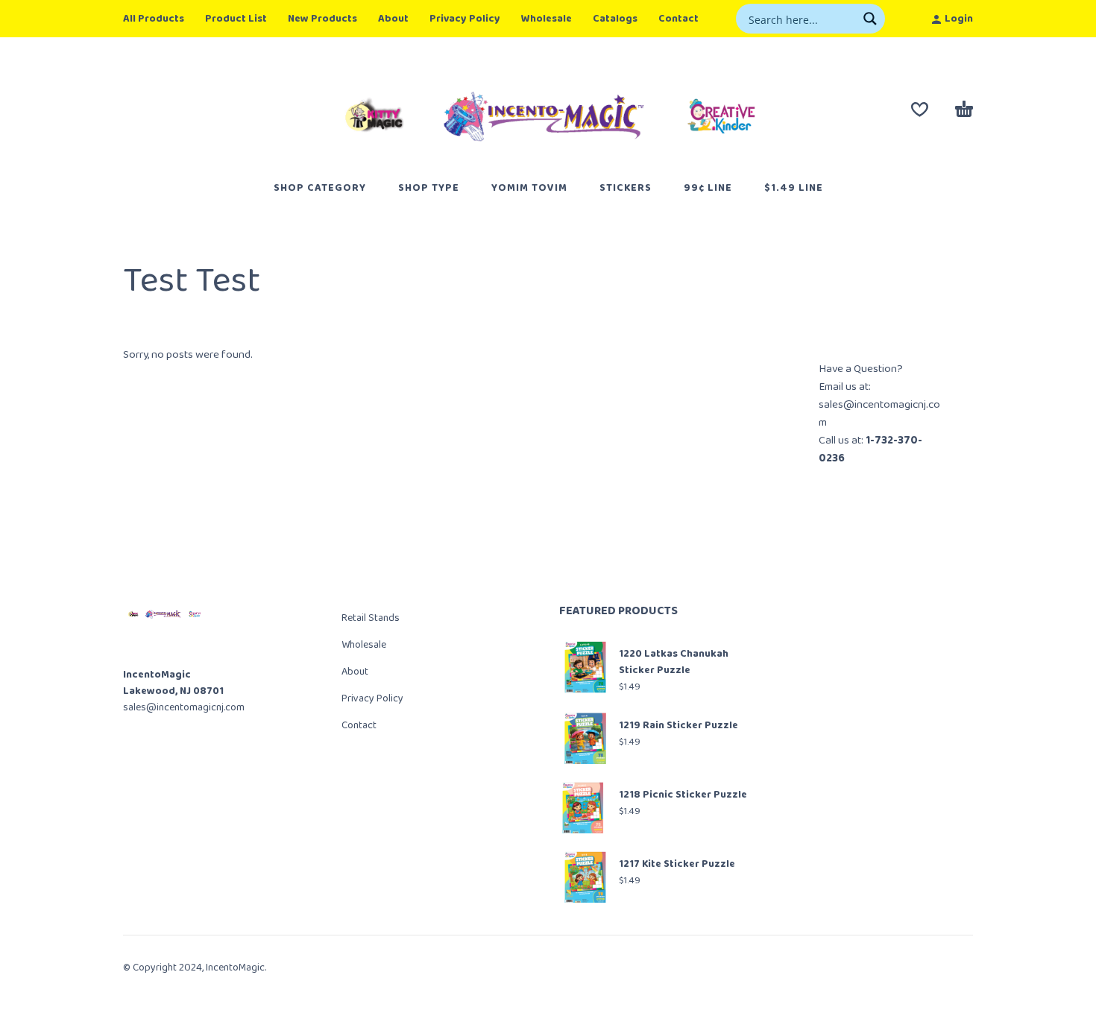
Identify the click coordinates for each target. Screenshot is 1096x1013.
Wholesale (546, 18)
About (393, 18)
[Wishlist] (919, 109)
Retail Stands (370, 618)
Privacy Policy (464, 18)
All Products (153, 18)
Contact (678, 18)
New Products (322, 18)
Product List (236, 18)
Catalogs (615, 18)
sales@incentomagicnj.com (184, 707)
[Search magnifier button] (870, 18)
